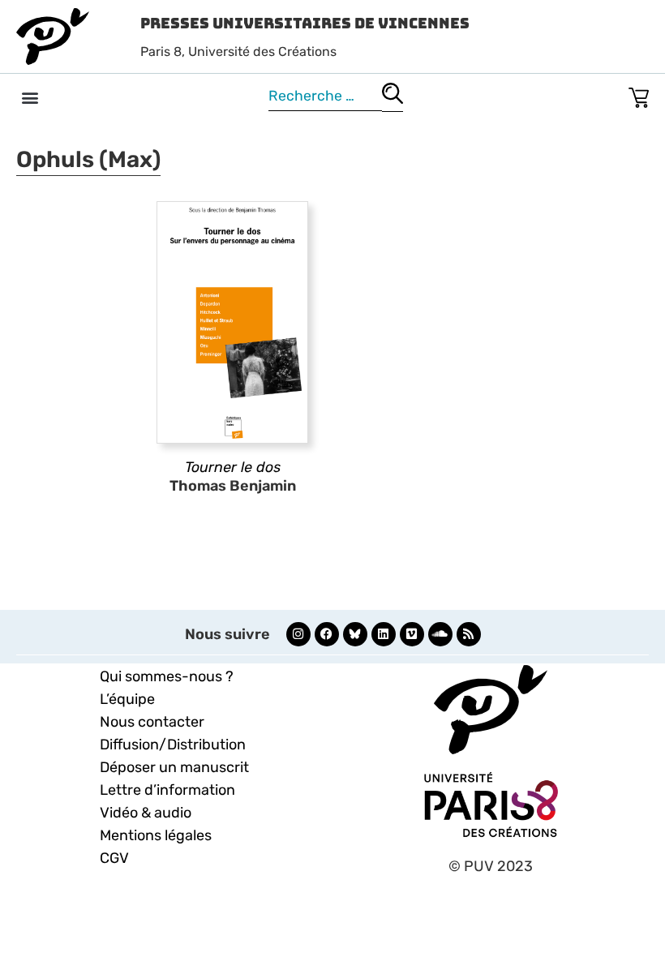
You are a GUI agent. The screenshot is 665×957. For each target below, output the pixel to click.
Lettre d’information (167, 790)
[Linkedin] (383, 634)
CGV (114, 858)
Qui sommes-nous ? (167, 676)
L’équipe (127, 699)
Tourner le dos (233, 467)
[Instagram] (298, 634)
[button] (29, 97)
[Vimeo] (412, 634)
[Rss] (469, 634)
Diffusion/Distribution (173, 744)
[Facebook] (327, 634)
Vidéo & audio (145, 813)
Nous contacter (152, 722)
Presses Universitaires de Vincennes (305, 23)
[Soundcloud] (440, 634)
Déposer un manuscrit (174, 767)
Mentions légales (156, 835)
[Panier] (639, 94)
